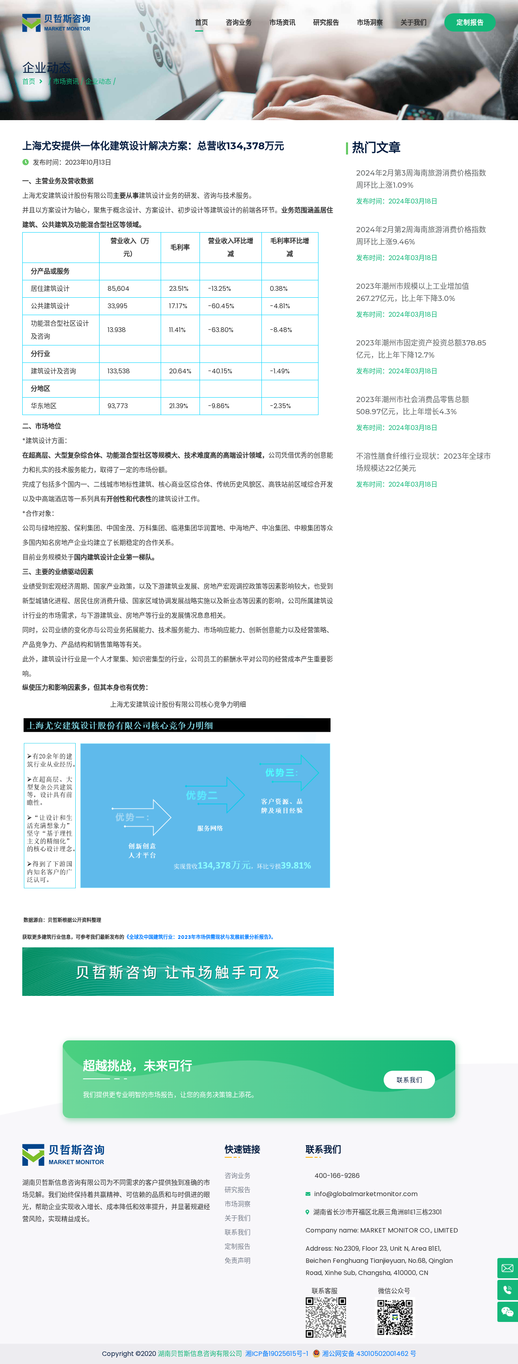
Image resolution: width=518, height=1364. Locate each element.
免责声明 (238, 1260)
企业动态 (98, 81)
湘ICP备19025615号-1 (276, 1353)
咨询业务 (239, 22)
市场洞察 (370, 22)
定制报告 (470, 22)
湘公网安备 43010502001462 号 (368, 1353)
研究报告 (326, 22)
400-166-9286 (337, 1175)
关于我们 (414, 22)
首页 (201, 22)
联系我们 (409, 1080)
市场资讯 (282, 22)
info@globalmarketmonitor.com (366, 1194)
